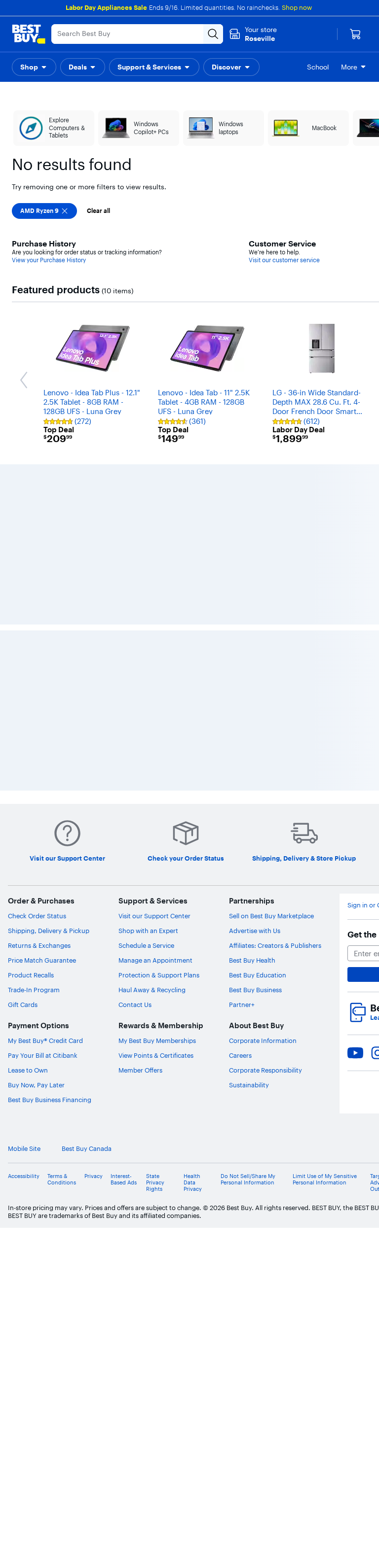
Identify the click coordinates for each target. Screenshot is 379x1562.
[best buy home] (28, 34)
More (349, 67)
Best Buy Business (255, 990)
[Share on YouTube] (355, 1053)
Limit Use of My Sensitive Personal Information (325, 1179)
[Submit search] (213, 34)
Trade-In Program (34, 990)
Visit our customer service (284, 260)
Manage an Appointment (155, 960)
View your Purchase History (49, 260)
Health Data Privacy (193, 1182)
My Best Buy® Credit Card (45, 1040)
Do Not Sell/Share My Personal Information (248, 1179)
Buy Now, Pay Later (36, 1085)
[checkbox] (44, 211)
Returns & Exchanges (39, 945)
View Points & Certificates (155, 1055)
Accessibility (23, 1176)
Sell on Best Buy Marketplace (271, 916)
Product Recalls (31, 975)
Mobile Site (24, 1148)
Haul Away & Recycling (152, 990)
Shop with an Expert (148, 931)
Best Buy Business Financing (49, 1100)
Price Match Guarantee (42, 960)
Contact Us (135, 1004)
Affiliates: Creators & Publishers (275, 945)
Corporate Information (263, 1040)
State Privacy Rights (155, 1182)
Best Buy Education (257, 975)
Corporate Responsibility (265, 1070)
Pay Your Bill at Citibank (42, 1055)
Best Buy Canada (87, 1148)
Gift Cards (23, 1004)
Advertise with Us (254, 931)
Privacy (93, 1176)
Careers (240, 1055)
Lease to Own (28, 1070)
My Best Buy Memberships (157, 1040)
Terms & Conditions (61, 1179)
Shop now (297, 7)
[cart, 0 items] (355, 34)
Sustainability (249, 1085)
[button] (34, 67)
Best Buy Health (252, 960)
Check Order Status (37, 916)
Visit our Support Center (154, 916)
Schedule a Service (146, 945)
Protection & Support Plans (158, 975)
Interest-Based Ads (124, 1179)
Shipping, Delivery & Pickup (48, 931)
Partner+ (242, 1004)
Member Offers (140, 1070)
